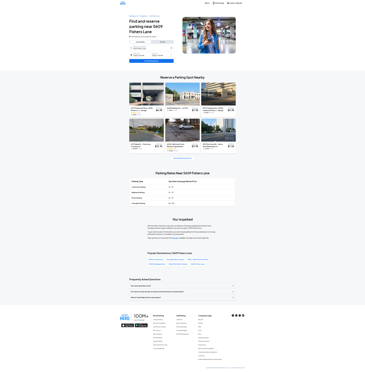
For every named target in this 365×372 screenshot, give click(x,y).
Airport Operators (181, 323)
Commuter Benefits (159, 348)
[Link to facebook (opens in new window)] (233, 316)
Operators (179, 319)
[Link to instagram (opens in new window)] (236, 316)
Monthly (162, 42)
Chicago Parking (158, 319)
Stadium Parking (157, 341)
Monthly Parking (157, 337)
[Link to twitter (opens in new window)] (240, 316)
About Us (200, 319)
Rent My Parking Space (182, 334)
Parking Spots (144, 16)
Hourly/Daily (140, 42)
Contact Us (201, 355)
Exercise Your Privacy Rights (206, 348)
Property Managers (181, 330)
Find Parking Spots (151, 61)
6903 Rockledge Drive (157, 264)
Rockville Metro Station (175, 259)
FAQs (199, 327)
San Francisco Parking (159, 327)
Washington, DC (133, 16)
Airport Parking (157, 334)
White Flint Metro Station (178, 264)
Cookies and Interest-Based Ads (207, 352)
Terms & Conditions (203, 341)
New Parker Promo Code (160, 345)
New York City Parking (159, 323)
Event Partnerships (181, 327)
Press (199, 330)
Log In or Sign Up (236, 3)
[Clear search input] (171, 48)
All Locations (157, 330)
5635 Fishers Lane (198, 264)
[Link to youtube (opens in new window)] (243, 316)
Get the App (219, 3)
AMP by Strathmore (156, 259)
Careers (200, 323)
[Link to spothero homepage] (124, 317)
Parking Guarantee (203, 337)
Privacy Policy (202, 345)
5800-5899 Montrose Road (198, 259)
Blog (199, 334)
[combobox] (151, 48)
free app (175, 238)
